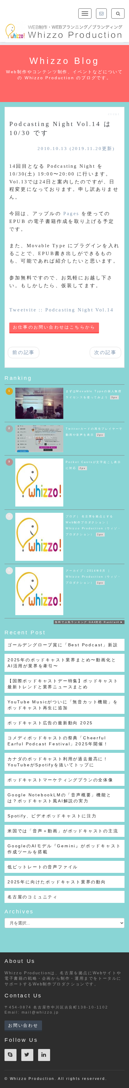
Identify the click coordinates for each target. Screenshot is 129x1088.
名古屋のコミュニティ (33, 896)
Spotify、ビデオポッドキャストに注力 (52, 815)
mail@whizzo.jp (40, 1012)
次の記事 (105, 352)
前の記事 (23, 352)
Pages (71, 213)
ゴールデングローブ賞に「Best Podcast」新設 (63, 644)
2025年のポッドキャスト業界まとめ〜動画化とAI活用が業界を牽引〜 (62, 662)
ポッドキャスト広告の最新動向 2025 (50, 722)
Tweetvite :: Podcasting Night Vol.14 (61, 309)
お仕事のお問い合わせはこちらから (54, 327)
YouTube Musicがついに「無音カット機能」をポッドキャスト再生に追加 (63, 704)
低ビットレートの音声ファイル (43, 866)
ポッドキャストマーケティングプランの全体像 (60, 779)
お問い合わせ (23, 1025)
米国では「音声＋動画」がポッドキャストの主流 (63, 830)
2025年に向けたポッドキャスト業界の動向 (57, 881)
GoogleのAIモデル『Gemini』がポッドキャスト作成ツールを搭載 (64, 848)
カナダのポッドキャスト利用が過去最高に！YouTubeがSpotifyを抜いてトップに (58, 761)
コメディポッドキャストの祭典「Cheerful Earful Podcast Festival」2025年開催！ (58, 740)
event (114, 114)
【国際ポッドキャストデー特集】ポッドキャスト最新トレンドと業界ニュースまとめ (63, 683)
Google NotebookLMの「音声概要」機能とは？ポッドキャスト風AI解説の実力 (60, 797)
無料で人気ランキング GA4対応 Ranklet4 (87, 622)
